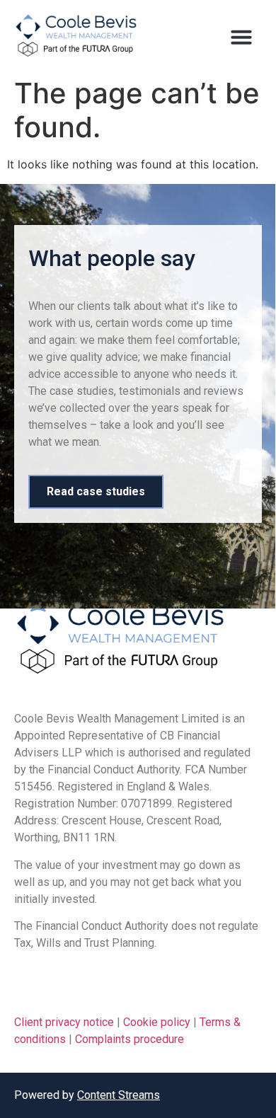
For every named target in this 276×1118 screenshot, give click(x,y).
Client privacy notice (64, 1022)
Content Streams (118, 1095)
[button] (241, 37)
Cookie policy (156, 1022)
